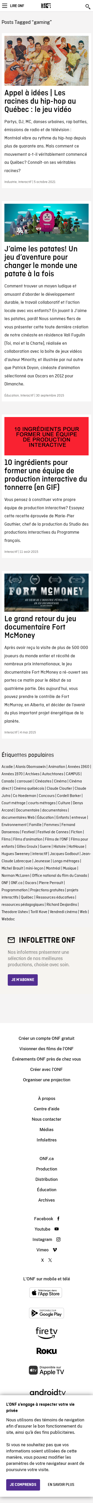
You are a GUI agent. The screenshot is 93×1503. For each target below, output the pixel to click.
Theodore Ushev (15, 912)
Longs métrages (66, 861)
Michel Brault (12, 868)
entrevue (79, 817)
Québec (27, 897)
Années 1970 (12, 774)
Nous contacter (46, 1119)
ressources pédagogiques (23, 904)
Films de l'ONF (56, 839)
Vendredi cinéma (63, 912)
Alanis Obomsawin (31, 767)
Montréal (53, 868)
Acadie (7, 767)
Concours (47, 796)
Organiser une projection (46, 1079)
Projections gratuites (47, 890)
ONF (5, 883)
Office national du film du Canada (59, 875)
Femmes (51, 825)
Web (83, 912)
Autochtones (52, 774)
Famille (35, 825)
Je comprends (23, 1485)
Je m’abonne (22, 980)
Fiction (76, 832)
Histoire (59, 846)
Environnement (14, 825)
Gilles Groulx (27, 846)
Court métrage (14, 803)
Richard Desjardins (62, 904)
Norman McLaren (15, 875)
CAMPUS (73, 774)
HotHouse (76, 846)
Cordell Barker (69, 796)
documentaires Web (18, 817)
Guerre (45, 846)
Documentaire (28, 810)
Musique (69, 868)
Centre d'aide (46, 1108)
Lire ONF (17, 6)
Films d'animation (27, 839)
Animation (56, 767)
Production (46, 1169)
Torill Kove (38, 912)
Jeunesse (42, 861)
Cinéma (60, 781)
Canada (8, 781)
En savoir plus (61, 1485)
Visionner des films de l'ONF (46, 1048)
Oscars (30, 883)
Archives (32, 774)
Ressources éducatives (55, 897)
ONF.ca (16, 883)
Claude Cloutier (59, 788)
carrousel (25, 781)
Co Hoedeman (24, 796)
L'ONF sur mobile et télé (46, 1278)
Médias (46, 1129)
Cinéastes (43, 781)
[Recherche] (88, 6)
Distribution (46, 1179)
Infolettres (47, 1140)
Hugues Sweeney (16, 854)
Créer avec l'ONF (46, 1069)
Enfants (62, 817)
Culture (64, 803)
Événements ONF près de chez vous (46, 1059)
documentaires (54, 810)
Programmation (15, 890)
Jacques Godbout (64, 854)
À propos (46, 1098)
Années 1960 (78, 767)
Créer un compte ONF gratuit (46, 1038)
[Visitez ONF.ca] (55, 5)
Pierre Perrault (51, 883)
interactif (39, 854)
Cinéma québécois (29, 788)
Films (6, 839)
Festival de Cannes (52, 832)
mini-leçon (34, 868)
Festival (28, 832)
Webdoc (8, 919)
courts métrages (42, 803)
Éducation (45, 817)
